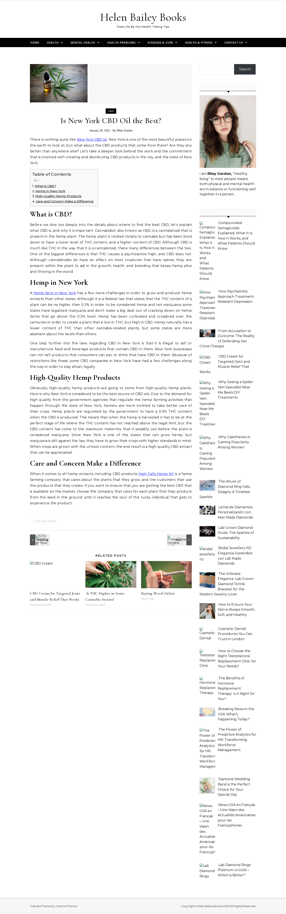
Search (245, 69)
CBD (111, 111)
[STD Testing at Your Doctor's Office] (39, 539)
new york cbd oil (45, 521)
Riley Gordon (125, 130)
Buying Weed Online (158, 593)
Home (34, 42)
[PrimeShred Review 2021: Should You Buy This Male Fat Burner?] (182, 539)
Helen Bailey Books (143, 17)
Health (53, 42)
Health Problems (121, 42)
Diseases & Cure (160, 42)
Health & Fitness (199, 42)
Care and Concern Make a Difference (65, 201)
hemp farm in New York (54, 293)
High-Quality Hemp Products (58, 196)
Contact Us (233, 42)
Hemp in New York (50, 191)
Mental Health (83, 42)
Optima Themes (66, 906)
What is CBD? (45, 186)
